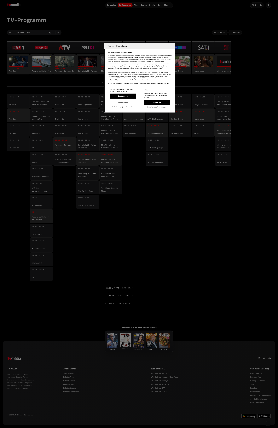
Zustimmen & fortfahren (123, 96)
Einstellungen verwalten (123, 102)
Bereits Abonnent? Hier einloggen (157, 107)
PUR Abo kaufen (157, 102)
